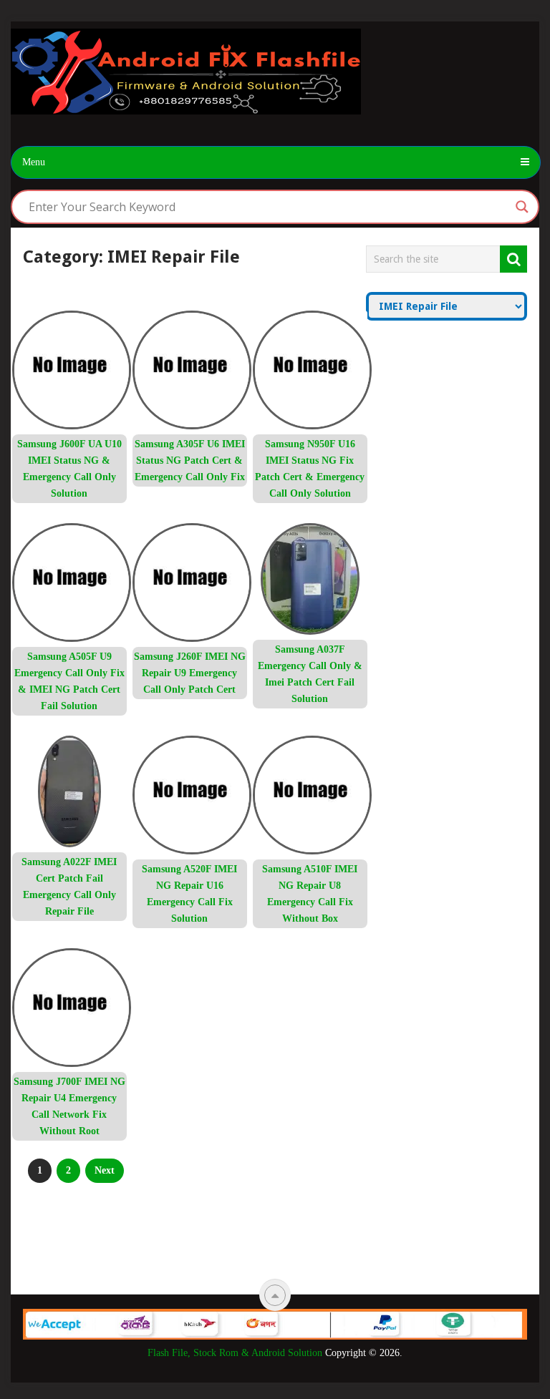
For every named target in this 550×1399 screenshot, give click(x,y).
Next (105, 1170)
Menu (33, 162)
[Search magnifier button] (522, 207)
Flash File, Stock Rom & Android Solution (235, 1352)
